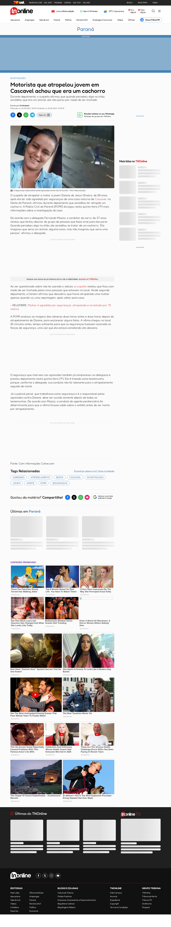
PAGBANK (58, 3)
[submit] (153, 11)
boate (59, 477)
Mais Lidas (14, 892)
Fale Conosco (116, 892)
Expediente (115, 900)
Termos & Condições (119, 907)
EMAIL (155, 3)
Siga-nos (42, 115)
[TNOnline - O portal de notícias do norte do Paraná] (21, 11)
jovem (16, 483)
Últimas (131, 20)
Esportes (14, 911)
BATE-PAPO (142, 3)
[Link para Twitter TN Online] (44, 875)
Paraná (57, 20)
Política (68, 20)
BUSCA (129, 3)
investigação (95, 477)
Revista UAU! (82, 20)
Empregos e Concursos (102, 20)
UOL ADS (86, 3)
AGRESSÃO (18, 477)
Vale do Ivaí (44, 20)
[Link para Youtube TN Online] (57, 875)
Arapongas (29, 20)
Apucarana (15, 20)
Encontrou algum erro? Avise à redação (94, 471)
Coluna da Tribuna (65, 892)
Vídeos (120, 20)
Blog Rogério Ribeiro (66, 907)
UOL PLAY (77, 3)
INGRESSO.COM (35, 3)
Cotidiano (14, 907)
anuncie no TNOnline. (88, 279)
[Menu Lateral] (159, 11)
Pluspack (146, 907)
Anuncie (113, 896)
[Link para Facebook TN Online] (38, 875)
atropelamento (40, 477)
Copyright (114, 903)
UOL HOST (48, 3)
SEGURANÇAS (59, 483)
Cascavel (100, 199)
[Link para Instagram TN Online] (51, 875)
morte (30, 483)
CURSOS (67, 3)
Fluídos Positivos (65, 896)
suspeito (81, 286)
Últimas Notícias (36, 892)
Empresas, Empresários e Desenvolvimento (77, 900)
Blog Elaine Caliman (66, 903)
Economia (33, 911)
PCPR (43, 483)
